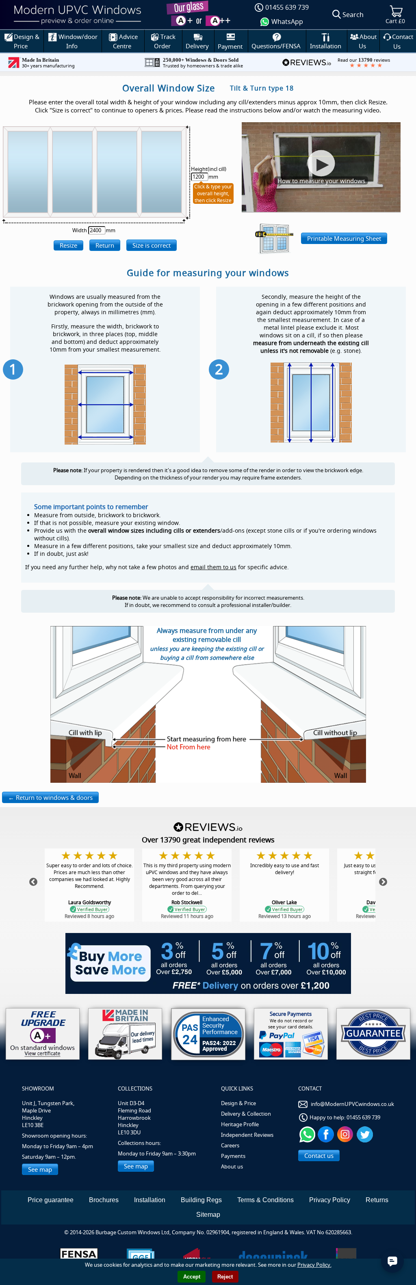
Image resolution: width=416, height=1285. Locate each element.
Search (353, 14)
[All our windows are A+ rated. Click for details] (42, 1034)
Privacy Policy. (314, 1264)
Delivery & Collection (246, 1113)
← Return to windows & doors (50, 797)
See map (40, 1169)
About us (232, 1166)
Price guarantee (51, 1199)
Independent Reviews (247, 1134)
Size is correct (151, 245)
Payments (233, 1156)
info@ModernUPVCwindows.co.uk (352, 1104)
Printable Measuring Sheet (344, 238)
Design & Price (238, 1103)
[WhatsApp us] (307, 1134)
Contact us (319, 1155)
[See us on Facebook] (327, 1134)
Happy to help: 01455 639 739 (345, 1117)
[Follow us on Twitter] (366, 1134)
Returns (377, 1199)
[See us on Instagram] (346, 1134)
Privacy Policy (329, 1199)
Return (104, 245)
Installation (149, 1199)
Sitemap (208, 1214)
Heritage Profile (240, 1124)
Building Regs (201, 1199)
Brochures (104, 1199)
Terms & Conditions (265, 1199)
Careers (230, 1145)
